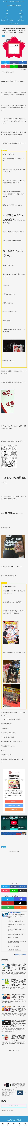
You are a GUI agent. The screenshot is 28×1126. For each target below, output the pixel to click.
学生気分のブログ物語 (14, 913)
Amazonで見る (14, 809)
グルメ (4, 847)
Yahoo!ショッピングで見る (14, 805)
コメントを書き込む (14, 1105)
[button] (25, 526)
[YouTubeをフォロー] (7, 903)
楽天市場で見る (14, 801)
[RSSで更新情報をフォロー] (20, 907)
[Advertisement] (14, 866)
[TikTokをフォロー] (20, 903)
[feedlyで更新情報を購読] (7, 907)
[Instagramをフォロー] (20, 899)
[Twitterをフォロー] (7, 899)
